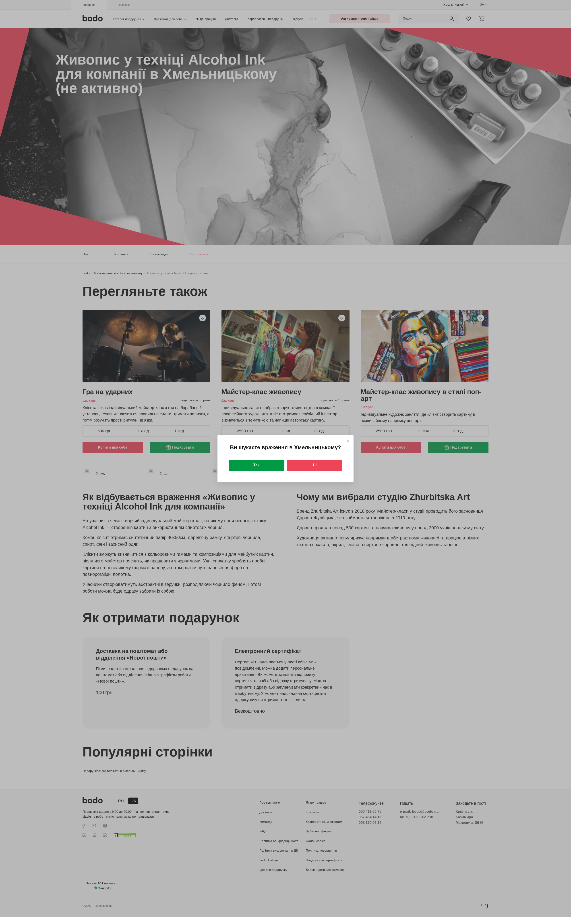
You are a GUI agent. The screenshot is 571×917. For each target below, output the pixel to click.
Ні (315, 465)
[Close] (348, 441)
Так (256, 465)
